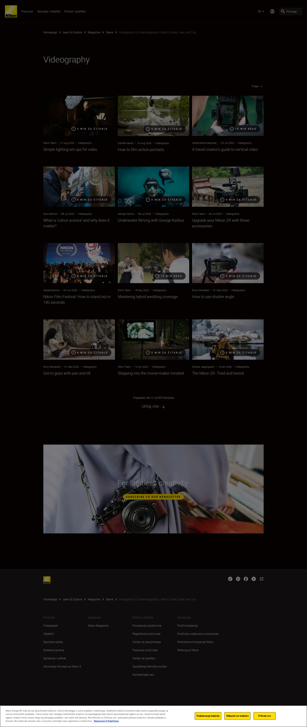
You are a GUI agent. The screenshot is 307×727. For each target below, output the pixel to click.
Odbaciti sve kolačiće (237, 715)
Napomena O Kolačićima (106, 721)
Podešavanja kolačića (208, 715)
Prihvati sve (264, 715)
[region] (153, 716)
